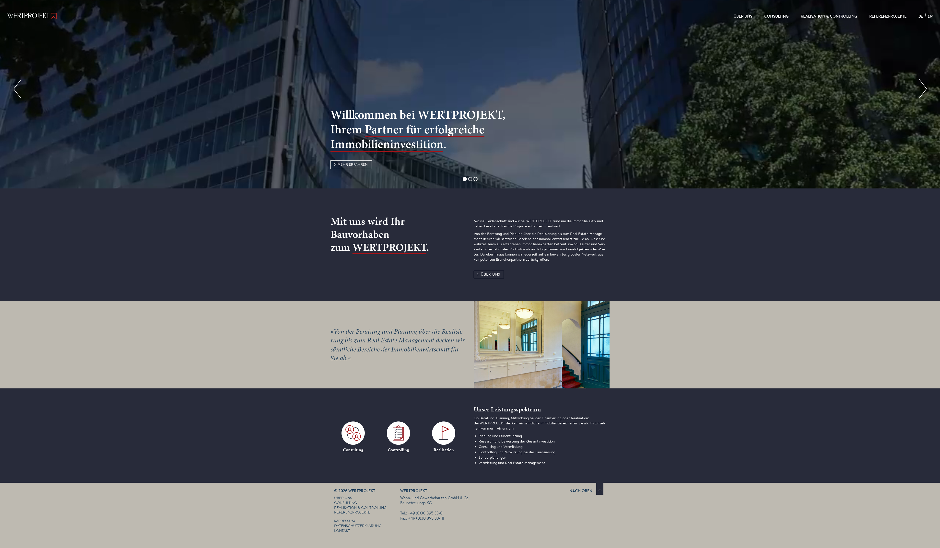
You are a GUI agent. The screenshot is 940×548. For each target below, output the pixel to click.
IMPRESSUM (344, 521)
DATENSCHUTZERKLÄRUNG (357, 526)
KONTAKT (342, 530)
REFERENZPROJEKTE (352, 512)
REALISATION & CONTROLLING (360, 507)
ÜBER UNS (490, 274)
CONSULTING (345, 503)
